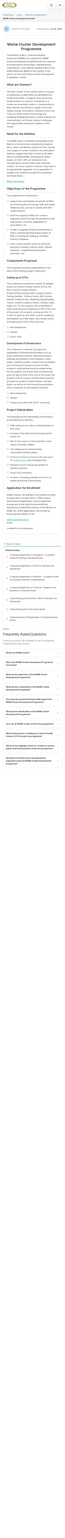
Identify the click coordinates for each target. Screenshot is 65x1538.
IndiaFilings (8, 15)
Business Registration (36, 15)
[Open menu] (60, 5)
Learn (19, 15)
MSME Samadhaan (15, 181)
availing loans (19, 460)
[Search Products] (51, 5)
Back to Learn (13, 544)
